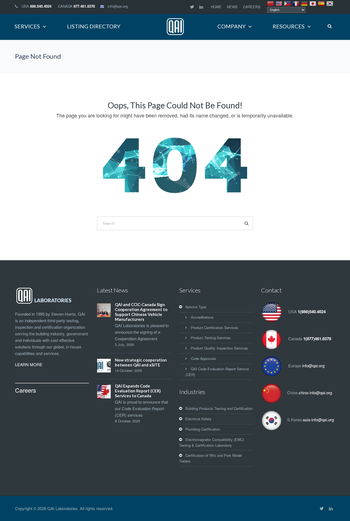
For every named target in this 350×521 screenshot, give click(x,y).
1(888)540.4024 (312, 312)
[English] (279, 3)
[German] (304, 3)
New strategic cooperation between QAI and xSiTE (141, 362)
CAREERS (251, 6)
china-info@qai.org (315, 392)
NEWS (232, 6)
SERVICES (27, 26)
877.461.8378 (84, 6)
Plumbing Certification (202, 429)
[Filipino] (287, 3)
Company (231, 26)
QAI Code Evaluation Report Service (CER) (217, 371)
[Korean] (330, 3)
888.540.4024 (40, 6)
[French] (296, 3)
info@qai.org (118, 6)
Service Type (195, 306)
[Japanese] (313, 3)
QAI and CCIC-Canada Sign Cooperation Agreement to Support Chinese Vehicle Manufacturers (141, 312)
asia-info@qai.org (318, 419)
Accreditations (202, 317)
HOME (216, 6)
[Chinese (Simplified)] (270, 3)
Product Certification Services (214, 327)
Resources (289, 26)
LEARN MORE (28, 364)
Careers (25, 390)
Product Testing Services (211, 337)
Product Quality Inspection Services (219, 348)
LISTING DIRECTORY (93, 26)
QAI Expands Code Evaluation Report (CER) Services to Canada (138, 390)
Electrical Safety (198, 418)
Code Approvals (203, 358)
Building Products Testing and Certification (219, 408)
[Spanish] (321, 3)
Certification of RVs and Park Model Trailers (210, 458)
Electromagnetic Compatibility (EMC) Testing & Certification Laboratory (211, 442)
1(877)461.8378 (317, 339)
